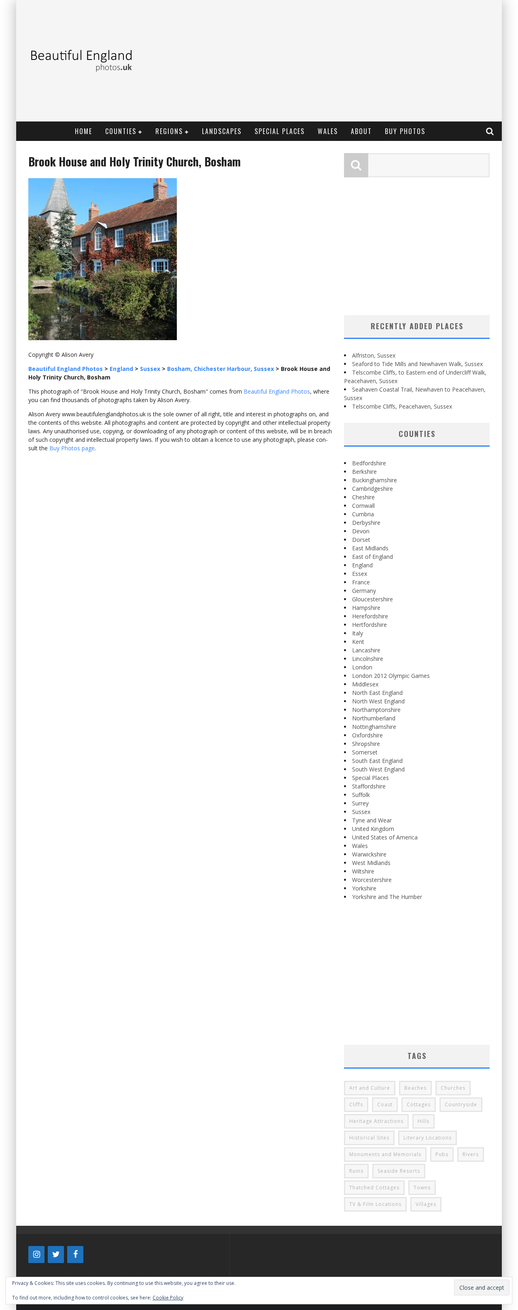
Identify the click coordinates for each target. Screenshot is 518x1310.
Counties (120, 131)
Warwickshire (369, 854)
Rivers (471, 1154)
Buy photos (405, 131)
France (361, 582)
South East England (377, 761)
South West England (378, 769)
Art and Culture (369, 1087)
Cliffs (356, 1104)
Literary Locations (427, 1137)
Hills (423, 1121)
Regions (169, 131)
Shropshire (366, 744)
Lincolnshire (367, 658)
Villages (426, 1204)
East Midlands (370, 548)
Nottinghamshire (374, 727)
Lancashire (366, 650)
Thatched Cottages (374, 1187)
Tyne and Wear (372, 820)
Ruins (356, 1170)
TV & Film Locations (375, 1204)
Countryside (461, 1104)
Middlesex (365, 684)
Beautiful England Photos (277, 391)
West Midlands (371, 863)
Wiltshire (363, 871)
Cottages (419, 1104)
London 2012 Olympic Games (391, 675)
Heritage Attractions (376, 1121)
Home (83, 131)
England (362, 565)
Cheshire (363, 497)
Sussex (361, 812)
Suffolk (361, 795)
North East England (377, 693)
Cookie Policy (168, 1297)
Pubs (441, 1154)
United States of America (385, 837)
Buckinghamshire (374, 480)
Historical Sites (369, 1137)
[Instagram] (36, 1254)
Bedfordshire (369, 463)
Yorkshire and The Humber (387, 897)
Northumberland (373, 718)
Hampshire (366, 607)
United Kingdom (373, 829)
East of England (372, 556)
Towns (422, 1187)
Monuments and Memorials (385, 1154)
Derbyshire (366, 522)
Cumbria (363, 514)
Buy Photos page (72, 448)
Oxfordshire (367, 735)
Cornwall (363, 505)
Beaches (415, 1087)
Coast (385, 1104)
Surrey (360, 803)
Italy (357, 633)
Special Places (280, 131)
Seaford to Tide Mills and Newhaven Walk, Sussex (417, 364)
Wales (328, 131)
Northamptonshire (376, 710)
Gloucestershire (372, 599)
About (361, 131)
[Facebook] (75, 1254)
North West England (378, 701)
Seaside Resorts (399, 1170)
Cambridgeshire (372, 488)
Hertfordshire (369, 624)
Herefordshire (370, 616)
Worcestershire (372, 880)
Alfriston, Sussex (373, 355)
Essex (359, 573)
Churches (453, 1087)
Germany (364, 590)
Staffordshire (369, 786)
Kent (358, 641)
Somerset (365, 752)
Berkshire (364, 471)
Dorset (361, 539)
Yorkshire (364, 888)
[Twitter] (56, 1254)
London (362, 667)
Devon (360, 531)
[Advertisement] (350, 60)
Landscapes (222, 131)
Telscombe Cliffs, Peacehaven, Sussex (402, 406)
